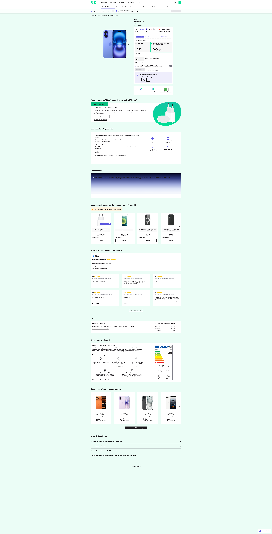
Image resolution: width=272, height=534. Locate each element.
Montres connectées (164, 6)
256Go (142, 29)
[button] (179, 2)
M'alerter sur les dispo (164, 31)
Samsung (138, 6)
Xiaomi (145, 6)
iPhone (131, 6)
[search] (176, 2)
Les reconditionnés (121, 6)
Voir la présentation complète (136, 196)
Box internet (122, 2)
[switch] (170, 66)
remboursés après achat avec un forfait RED (151, 36)
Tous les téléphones (108, 6)
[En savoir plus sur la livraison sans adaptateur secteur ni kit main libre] (120, 209)
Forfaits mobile (103, 2)
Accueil (92, 15)
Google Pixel (153, 6)
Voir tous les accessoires (100, 119)
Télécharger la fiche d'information (101, 379)
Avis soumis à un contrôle (99, 268)
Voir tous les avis (136, 310)
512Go (136, 31)
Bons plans (131, 2)
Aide (138, 2)
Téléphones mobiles (102, 15)
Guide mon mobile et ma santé (100, 328)
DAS (101, 416)
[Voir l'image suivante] (129, 44)
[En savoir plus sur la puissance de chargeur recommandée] (151, 77)
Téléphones (113, 2)
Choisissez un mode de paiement (144, 56)
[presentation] (179, 226)
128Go (136, 29)
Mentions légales (136, 466)
